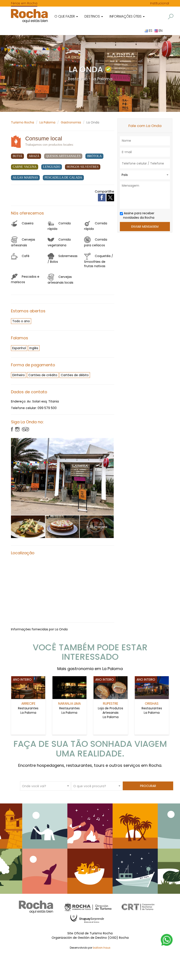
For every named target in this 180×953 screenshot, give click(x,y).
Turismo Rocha (22, 122)
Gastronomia (71, 122)
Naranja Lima (69, 703)
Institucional (159, 3)
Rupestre (110, 703)
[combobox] (145, 174)
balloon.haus (101, 947)
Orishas (151, 703)
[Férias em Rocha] (29, 16)
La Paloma (47, 122)
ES (150, 30)
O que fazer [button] (65, 16)
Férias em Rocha (24, 3)
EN (160, 30)
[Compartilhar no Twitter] (110, 197)
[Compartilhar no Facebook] (102, 197)
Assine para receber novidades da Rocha (138, 215)
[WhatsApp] (166, 939)
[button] (170, 16)
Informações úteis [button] (126, 16)
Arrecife (28, 703)
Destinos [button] (93, 16)
